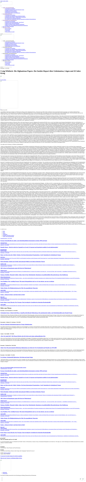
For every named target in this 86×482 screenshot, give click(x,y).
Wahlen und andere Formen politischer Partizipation (14, 24)
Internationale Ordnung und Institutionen (12, 12)
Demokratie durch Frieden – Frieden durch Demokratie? (15, 17)
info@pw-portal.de (7, 452)
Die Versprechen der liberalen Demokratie (13, 18)
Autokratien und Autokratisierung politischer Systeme (15, 16)
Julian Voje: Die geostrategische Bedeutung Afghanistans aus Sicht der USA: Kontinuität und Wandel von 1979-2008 (28, 347)
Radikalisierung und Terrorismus (11, 11)
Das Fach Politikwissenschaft (8, 26)
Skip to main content (4, 0)
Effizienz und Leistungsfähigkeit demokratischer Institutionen (16, 25)
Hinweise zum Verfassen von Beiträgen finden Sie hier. (11, 458)
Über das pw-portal (6, 27)
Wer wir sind (7, 29)
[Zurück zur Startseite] (6, 4)
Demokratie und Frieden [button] (7, 47)
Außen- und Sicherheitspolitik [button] (8, 40)
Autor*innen (7, 30)
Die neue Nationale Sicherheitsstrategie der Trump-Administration (16, 324)
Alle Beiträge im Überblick (10, 8)
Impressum (5, 472)
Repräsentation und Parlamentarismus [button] (10, 53)
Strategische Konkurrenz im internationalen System (14, 9)
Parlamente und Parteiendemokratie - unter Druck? (14, 22)
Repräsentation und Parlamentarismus (10, 20)
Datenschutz (5, 473)
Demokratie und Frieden (7, 13)
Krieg (4, 231)
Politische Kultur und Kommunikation (12, 23)
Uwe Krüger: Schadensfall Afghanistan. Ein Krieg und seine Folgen (16, 357)
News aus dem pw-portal (9, 31)
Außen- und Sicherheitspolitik (8, 7)
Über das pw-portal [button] (6, 60)
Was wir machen (8, 28)
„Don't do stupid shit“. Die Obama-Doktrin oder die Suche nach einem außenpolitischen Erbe (22, 336)
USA (4, 232)
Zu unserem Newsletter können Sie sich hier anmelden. (11, 456)
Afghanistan (5, 234)
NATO (4, 233)
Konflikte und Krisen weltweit (10, 10)
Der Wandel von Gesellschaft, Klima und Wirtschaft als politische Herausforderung (20, 19)
